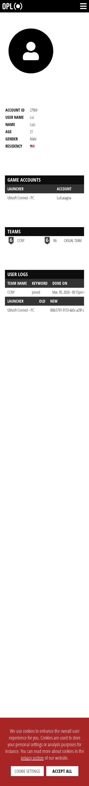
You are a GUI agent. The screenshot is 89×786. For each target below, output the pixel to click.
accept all (62, 771)
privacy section (32, 757)
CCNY (10, 292)
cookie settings (27, 771)
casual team (73, 240)
